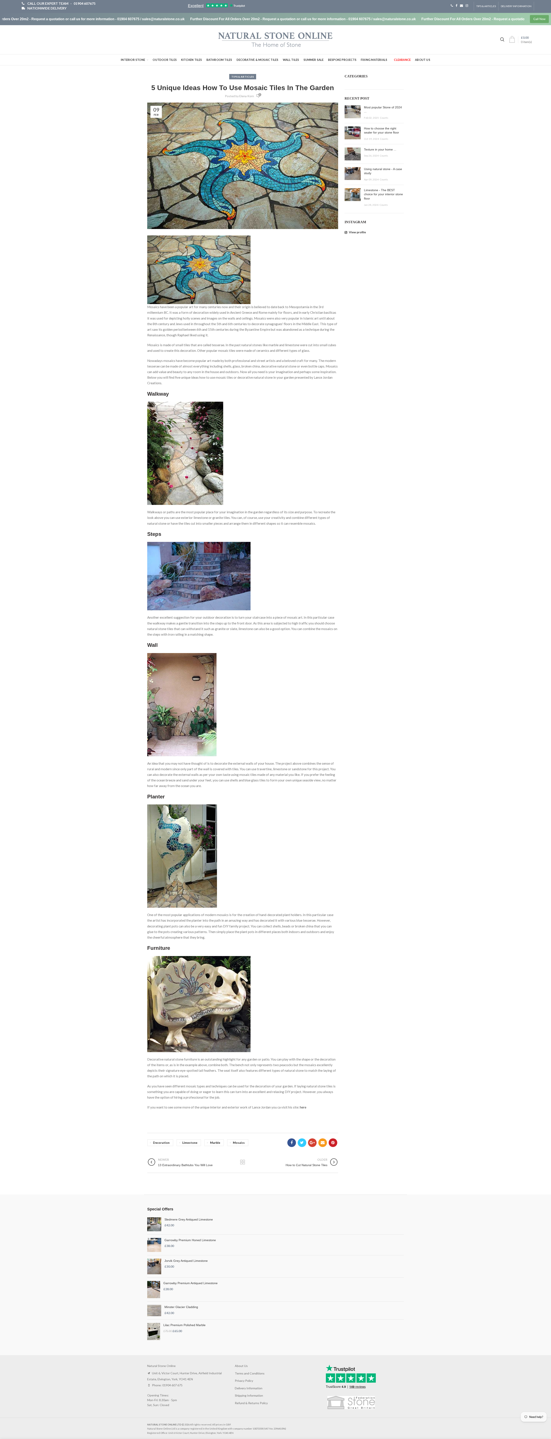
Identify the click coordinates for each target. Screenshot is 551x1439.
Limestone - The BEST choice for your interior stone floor (383, 194)
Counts (384, 117)
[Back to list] (242, 1162)
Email (461, 5)
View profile (357, 232)
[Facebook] (291, 1142)
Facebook (456, 5)
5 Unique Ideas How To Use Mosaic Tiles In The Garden (242, 88)
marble (215, 1142)
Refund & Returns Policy (251, 1403)
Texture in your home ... (380, 149)
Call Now (539, 19)
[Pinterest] (333, 1142)
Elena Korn (246, 96)
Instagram (466, 5)
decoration (161, 1142)
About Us (241, 1366)
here (303, 1107)
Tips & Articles (486, 6)
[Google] (312, 1142)
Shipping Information (249, 1395)
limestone (189, 1142)
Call (451, 5)
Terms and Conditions (250, 1373)
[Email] (322, 1142)
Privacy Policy (244, 1380)
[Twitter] (302, 1142)
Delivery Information (516, 6)
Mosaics (239, 1142)
